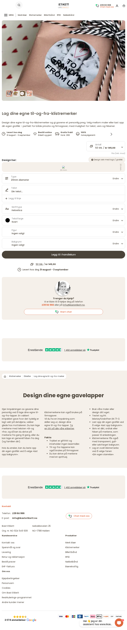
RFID (59, 15)
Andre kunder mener (13, 602)
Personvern (8, 583)
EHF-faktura (8, 566)
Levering (6, 552)
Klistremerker (35, 15)
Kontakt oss (8, 542)
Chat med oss (81, 515)
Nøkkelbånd (68, 15)
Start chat (65, 311)
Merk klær (22, 15)
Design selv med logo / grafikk (108, 159)
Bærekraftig (71, 566)
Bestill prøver (8, 561)
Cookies (6, 587)
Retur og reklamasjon (13, 556)
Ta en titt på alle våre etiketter (59, 427)
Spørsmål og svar (11, 547)
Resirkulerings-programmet (17, 597)
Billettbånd (49, 15)
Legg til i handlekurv (63, 254)
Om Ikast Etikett (10, 592)
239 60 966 (18, 513)
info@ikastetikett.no (74, 304)
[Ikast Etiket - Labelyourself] (63, 5)
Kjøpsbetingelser (11, 578)
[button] (20, 618)
